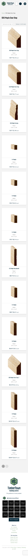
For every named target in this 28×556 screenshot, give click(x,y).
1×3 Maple (14, 196)
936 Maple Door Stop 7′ (14, 378)
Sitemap (19, 547)
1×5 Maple (14, 305)
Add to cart (14, 46)
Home (3, 13)
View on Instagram (14, 519)
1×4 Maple (14, 232)
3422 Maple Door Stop (14, 87)
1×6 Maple (14, 341)
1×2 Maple (14, 159)
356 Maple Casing (14, 123)
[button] (16, 3)
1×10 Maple (14, 450)
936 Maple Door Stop (14, 50)
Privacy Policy (14, 547)
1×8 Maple (14, 414)
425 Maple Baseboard (14, 268)
